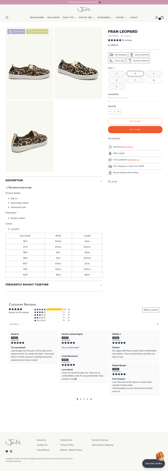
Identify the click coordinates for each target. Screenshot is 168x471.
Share (114, 181)
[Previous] (60, 2)
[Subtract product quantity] (118, 111)
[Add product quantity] (110, 111)
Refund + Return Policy (71, 449)
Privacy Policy (67, 444)
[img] (33, 342)
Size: (111, 68)
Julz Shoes (113, 35)
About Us (41, 440)
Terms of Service (100, 440)
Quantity (112, 106)
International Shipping (102, 444)
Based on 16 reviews (19, 312)
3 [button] (84, 399)
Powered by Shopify (13, 461)
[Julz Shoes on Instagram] (11, 452)
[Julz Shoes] (84, 9)
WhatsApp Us (134, 159)
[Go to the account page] (155, 17)
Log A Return (43, 449)
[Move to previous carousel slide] (154, 423)
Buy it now (135, 129)
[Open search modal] (7, 17)
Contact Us (42, 444)
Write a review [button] (151, 309)
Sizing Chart (66, 440)
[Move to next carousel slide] (160, 423)
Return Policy (127, 146)
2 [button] (80, 399)
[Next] (108, 2)
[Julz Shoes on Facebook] (7, 452)
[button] (115, 40)
